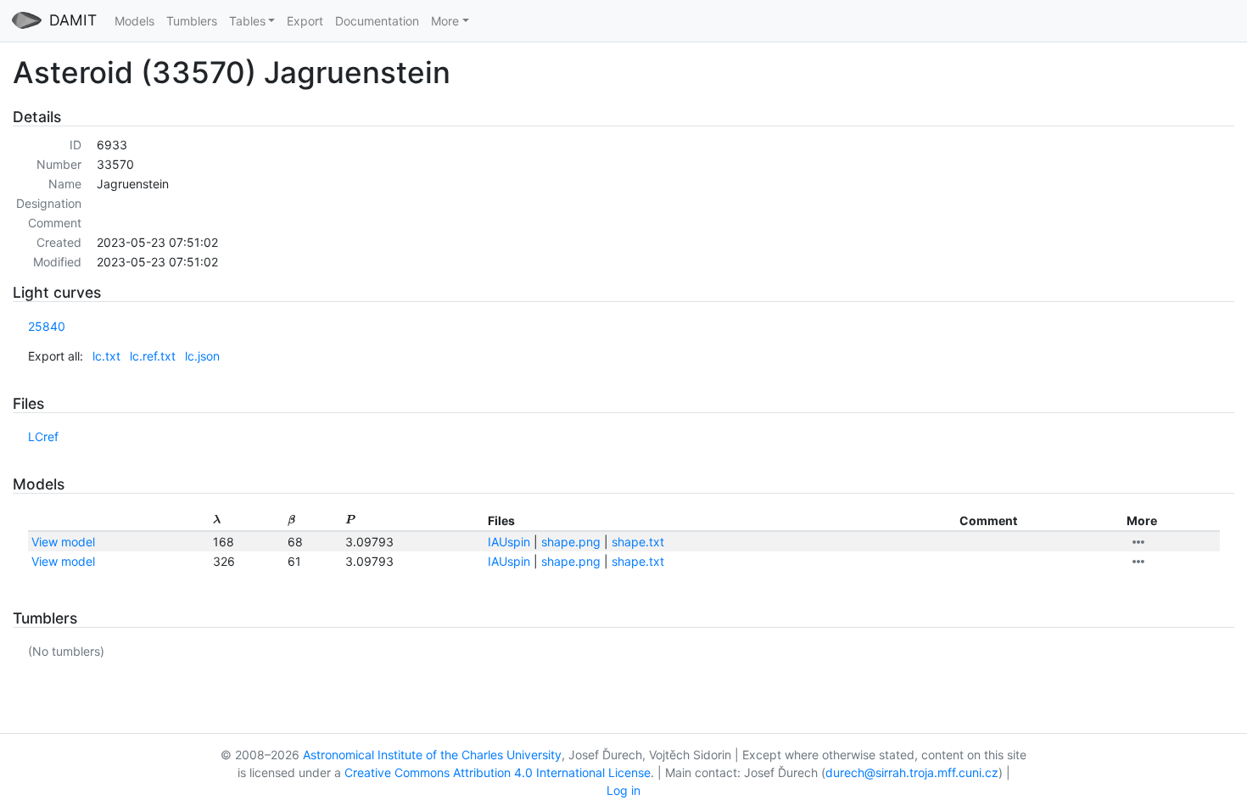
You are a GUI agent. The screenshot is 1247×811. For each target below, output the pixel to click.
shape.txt (638, 541)
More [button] (445, 21)
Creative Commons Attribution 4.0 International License (497, 772)
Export (305, 21)
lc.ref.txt (153, 356)
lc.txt (106, 356)
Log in (623, 790)
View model (63, 541)
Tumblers (191, 21)
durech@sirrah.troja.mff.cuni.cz (911, 772)
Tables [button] (247, 21)
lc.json (202, 356)
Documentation (377, 21)
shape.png (571, 541)
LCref (43, 436)
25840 (46, 326)
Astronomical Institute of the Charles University (432, 754)
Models (134, 21)
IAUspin (509, 541)
